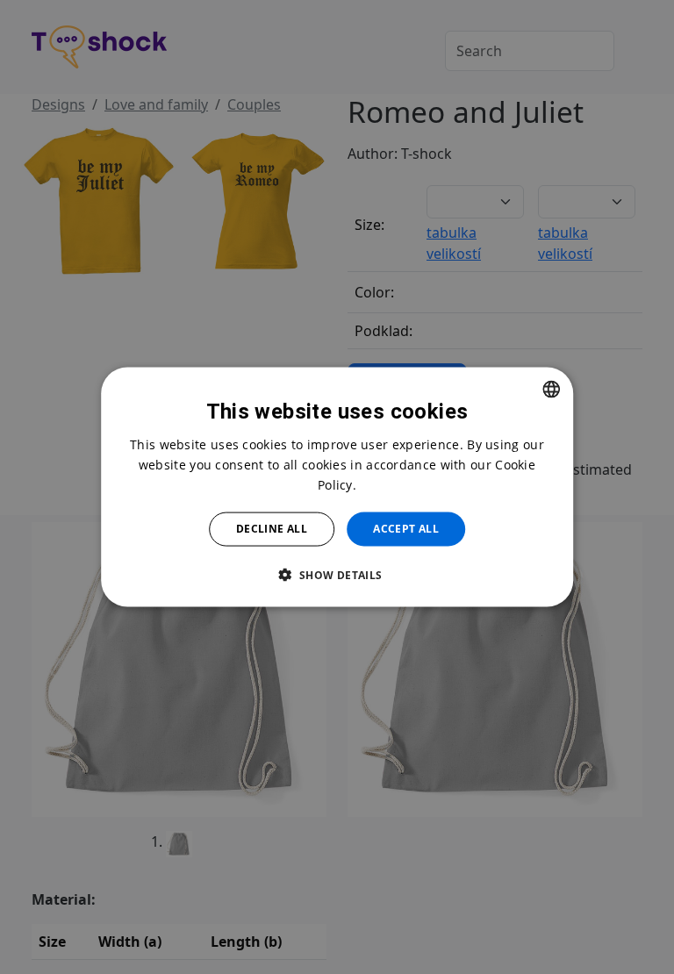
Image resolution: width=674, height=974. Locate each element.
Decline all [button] (271, 528)
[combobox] (551, 389)
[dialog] (337, 487)
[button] (336, 573)
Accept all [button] (406, 528)
